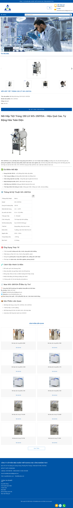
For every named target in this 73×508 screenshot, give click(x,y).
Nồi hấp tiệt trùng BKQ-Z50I (18, 390)
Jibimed (7, 101)
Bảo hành (3, 489)
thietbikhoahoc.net (38, 501)
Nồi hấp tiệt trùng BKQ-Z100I (18, 367)
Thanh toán (4, 487)
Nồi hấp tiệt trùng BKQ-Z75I (54, 367)
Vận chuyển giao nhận (6, 485)
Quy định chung (4, 483)
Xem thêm (36, 448)
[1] (50, 7)
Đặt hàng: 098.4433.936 (37, 109)
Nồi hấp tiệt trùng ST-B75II (18, 438)
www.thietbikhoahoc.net (14, 294)
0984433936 (61, 5)
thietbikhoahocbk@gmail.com (65, 9)
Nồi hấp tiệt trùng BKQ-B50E (18, 343)
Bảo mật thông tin (5, 493)
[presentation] (2, 34)
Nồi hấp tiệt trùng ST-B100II (54, 414)
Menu (4, 14)
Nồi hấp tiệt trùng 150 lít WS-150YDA (20, 96)
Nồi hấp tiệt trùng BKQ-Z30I (54, 390)
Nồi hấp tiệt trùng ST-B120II (18, 414)
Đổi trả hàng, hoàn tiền (6, 491)
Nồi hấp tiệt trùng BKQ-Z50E (54, 343)
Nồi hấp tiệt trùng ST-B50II (54, 438)
